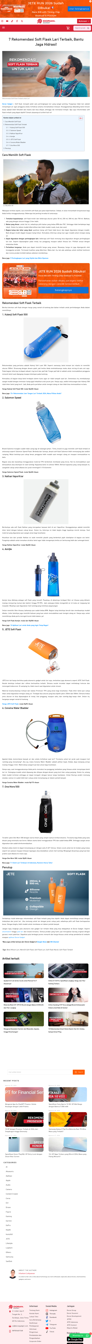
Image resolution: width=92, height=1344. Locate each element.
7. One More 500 (14, 145)
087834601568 (17, 1331)
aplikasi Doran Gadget (17, 937)
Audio (8, 1185)
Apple (8, 1180)
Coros (8, 1198)
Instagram (53, 1310)
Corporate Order (35, 1341)
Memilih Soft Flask (27, 950)
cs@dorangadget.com (20, 1326)
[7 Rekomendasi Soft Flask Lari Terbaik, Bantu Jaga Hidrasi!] (46, 74)
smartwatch (6, 932)
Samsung (9, 1257)
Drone (8, 1207)
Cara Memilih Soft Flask (13, 121)
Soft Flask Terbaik (66, 950)
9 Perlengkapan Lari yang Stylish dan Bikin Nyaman (29, 258)
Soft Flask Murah (52, 950)
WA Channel (54, 942)
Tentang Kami (34, 1310)
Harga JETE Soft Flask (10, 704)
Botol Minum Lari (13, 950)
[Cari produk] (88, 28)
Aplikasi (9, 1176)
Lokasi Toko (33, 1316)
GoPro (8, 1225)
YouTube (53, 1328)
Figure (8, 1212)
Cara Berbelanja (35, 1320)
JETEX (69, 1319)
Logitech (9, 1248)
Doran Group (71, 1310)
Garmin (9, 1221)
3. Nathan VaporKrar (16, 133)
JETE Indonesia (72, 1322)
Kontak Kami (34, 1313)
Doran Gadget (7, 104)
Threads (53, 1314)
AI (6, 1167)
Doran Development (74, 1316)
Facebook (53, 1317)
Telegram (53, 1324)
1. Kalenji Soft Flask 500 (17, 127)
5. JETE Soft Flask (15, 139)
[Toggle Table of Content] (79, 118)
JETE (8, 1239)
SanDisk (9, 1261)
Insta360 (9, 1234)
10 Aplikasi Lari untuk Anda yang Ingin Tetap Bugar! (29, 625)
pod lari (20, 932)
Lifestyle (9, 1243)
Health (8, 1230)
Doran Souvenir (72, 1313)
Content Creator (12, 1194)
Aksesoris (10, 1171)
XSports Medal (72, 1328)
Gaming (9, 1216)
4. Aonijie (12, 136)
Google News (42, 942)
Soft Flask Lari (39, 950)
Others (8, 1252)
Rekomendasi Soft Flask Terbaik (16, 124)
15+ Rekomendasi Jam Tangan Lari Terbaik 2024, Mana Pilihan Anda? (35, 393)
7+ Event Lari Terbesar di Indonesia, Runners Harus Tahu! (31, 863)
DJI (7, 1203)
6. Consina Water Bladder (17, 142)
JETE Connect (72, 1325)
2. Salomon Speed (15, 130)
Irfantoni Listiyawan (27, 1273)
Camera (9, 1189)
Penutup (8, 148)
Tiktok (52, 1332)
